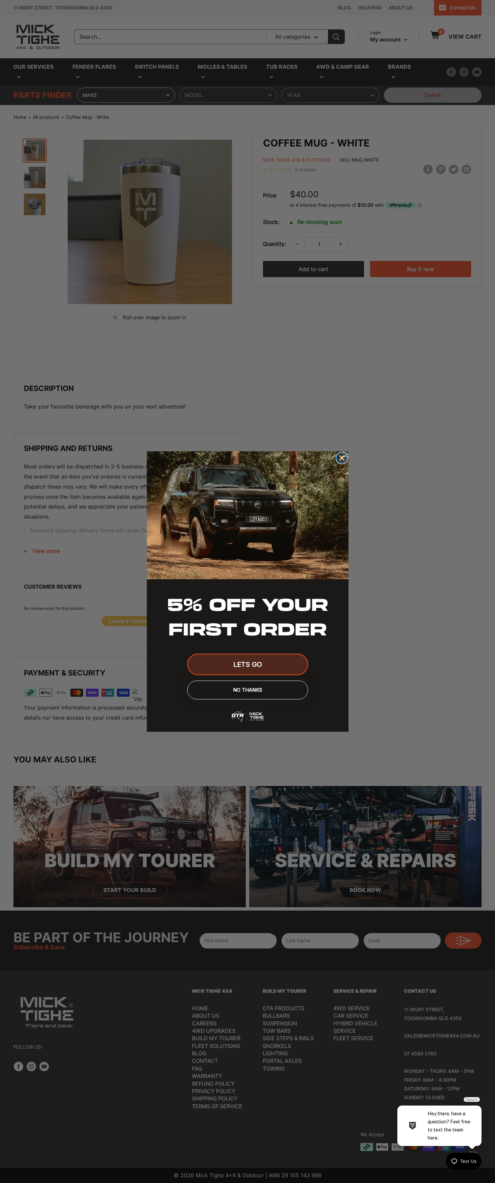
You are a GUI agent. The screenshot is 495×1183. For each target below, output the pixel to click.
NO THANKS (247, 690)
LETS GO (247, 664)
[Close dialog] (341, 458)
